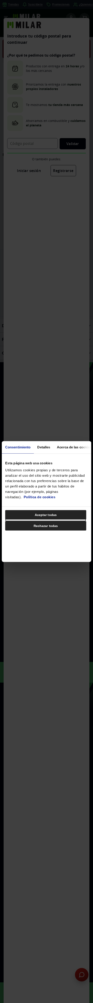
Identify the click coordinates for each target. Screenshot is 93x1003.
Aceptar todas (46, 515)
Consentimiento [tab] (17, 447)
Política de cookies (40, 497)
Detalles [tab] (43, 447)
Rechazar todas (46, 526)
